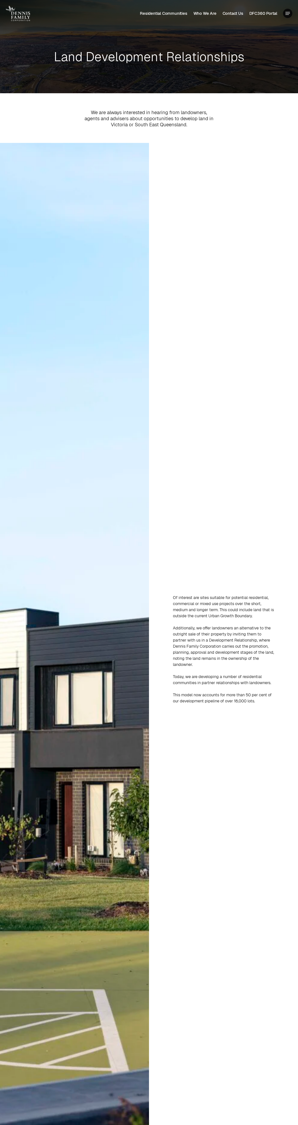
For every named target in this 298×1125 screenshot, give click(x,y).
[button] (287, 13)
